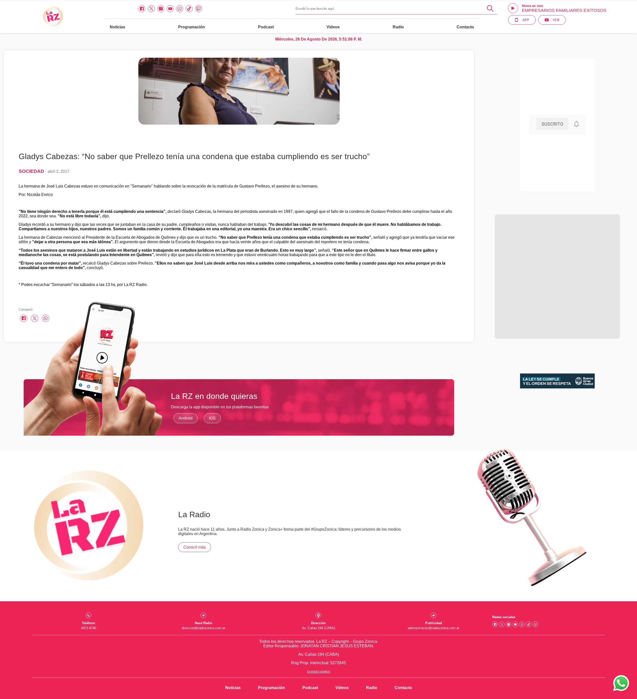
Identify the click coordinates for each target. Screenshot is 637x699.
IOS (212, 418)
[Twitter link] (151, 8)
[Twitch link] (198, 8)
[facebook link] (141, 8)
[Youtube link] (170, 8)
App (526, 20)
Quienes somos (318, 671)
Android (186, 418)
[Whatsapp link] (179, 8)
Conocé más (194, 547)
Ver (556, 20)
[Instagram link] (160, 8)
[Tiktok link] (189, 8)
